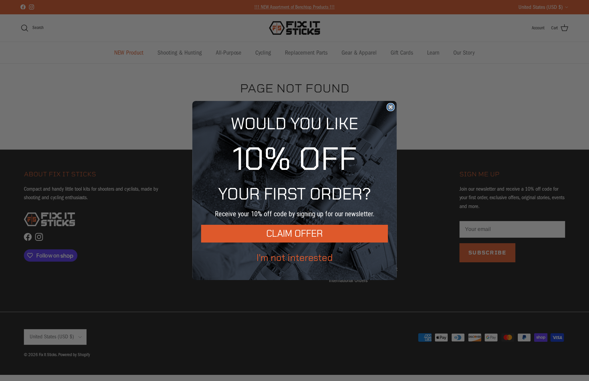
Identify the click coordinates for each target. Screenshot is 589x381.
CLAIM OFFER (294, 233)
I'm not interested (295, 257)
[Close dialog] (390, 107)
